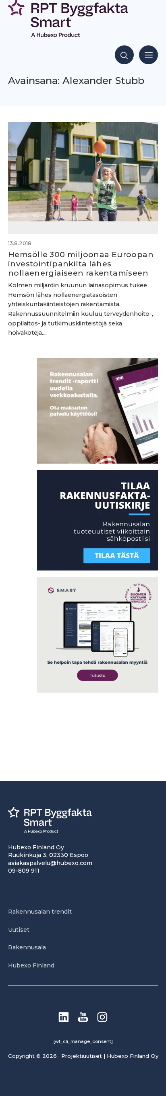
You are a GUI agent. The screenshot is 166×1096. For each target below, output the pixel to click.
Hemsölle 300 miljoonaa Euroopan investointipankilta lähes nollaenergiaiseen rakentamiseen (81, 263)
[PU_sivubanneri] (97, 461)
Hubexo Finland (31, 965)
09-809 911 (23, 870)
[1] (97, 568)
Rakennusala (27, 947)
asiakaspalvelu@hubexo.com (50, 863)
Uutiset (18, 929)
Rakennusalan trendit (40, 911)
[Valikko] (148, 54)
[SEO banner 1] (97, 690)
